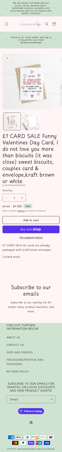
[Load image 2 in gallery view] (31, 121)
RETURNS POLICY (18, 371)
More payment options (31, 237)
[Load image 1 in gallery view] (12, 121)
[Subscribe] (51, 399)
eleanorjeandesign (26, 448)
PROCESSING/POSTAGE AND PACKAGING (25, 362)
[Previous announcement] (6, 8)
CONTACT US (15, 345)
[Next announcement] (56, 8)
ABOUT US (13, 337)
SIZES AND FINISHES (20, 352)
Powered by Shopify (45, 448)
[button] (6, 24)
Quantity (7, 190)
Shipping (21, 210)
